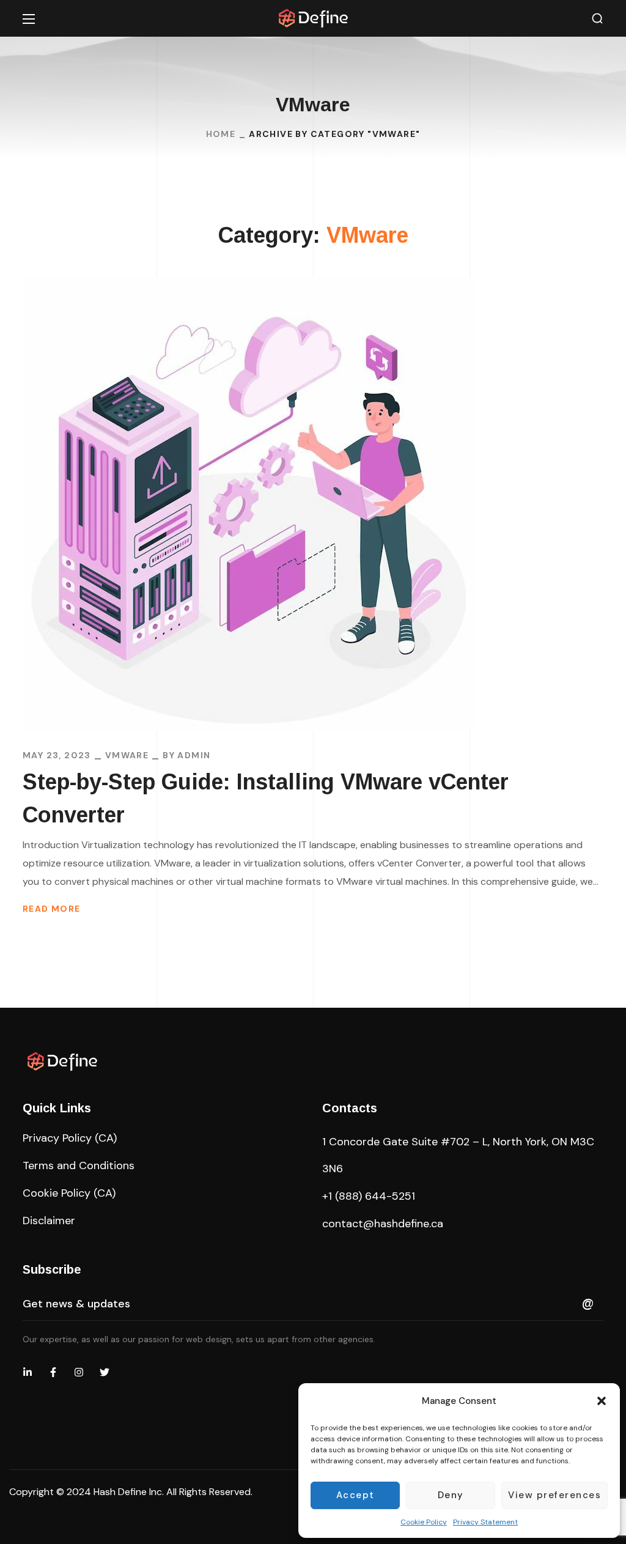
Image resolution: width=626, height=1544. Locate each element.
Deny (451, 1495)
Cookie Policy (423, 1522)
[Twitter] (104, 1372)
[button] (601, 1401)
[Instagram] (79, 1372)
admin (193, 755)
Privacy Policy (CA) (70, 1138)
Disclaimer (49, 1220)
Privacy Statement (485, 1522)
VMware (127, 755)
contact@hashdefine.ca (382, 1223)
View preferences (554, 1495)
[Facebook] (53, 1372)
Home (221, 133)
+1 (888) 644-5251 (368, 1196)
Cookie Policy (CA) (69, 1193)
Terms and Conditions (78, 1165)
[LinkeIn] (27, 1372)
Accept (355, 1495)
